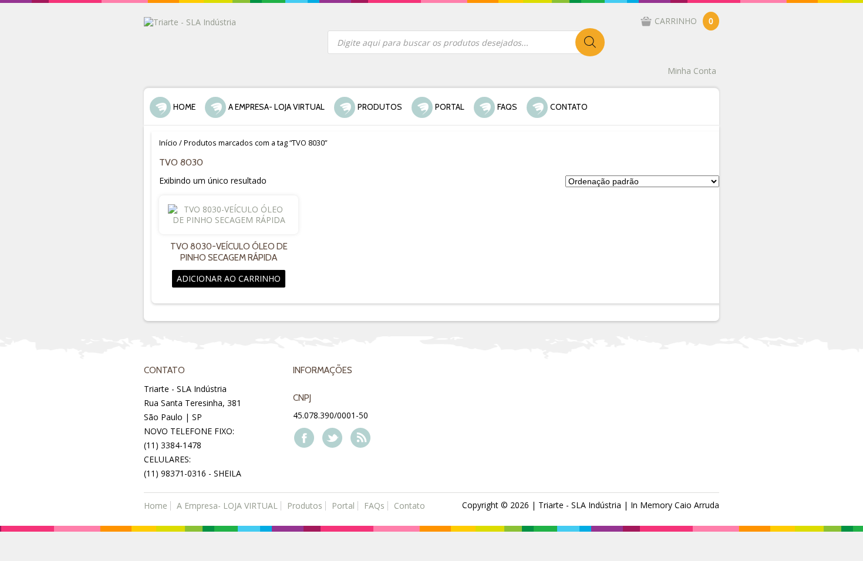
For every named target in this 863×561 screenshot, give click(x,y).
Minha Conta (692, 70)
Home (184, 107)
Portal (449, 107)
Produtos (380, 107)
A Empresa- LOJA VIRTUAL (276, 107)
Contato (569, 107)
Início (168, 142)
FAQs (507, 107)
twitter (331, 437)
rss (359, 437)
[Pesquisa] (590, 42)
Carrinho (684, 20)
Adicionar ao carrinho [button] (229, 278)
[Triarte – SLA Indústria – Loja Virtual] (190, 21)
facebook (303, 437)
